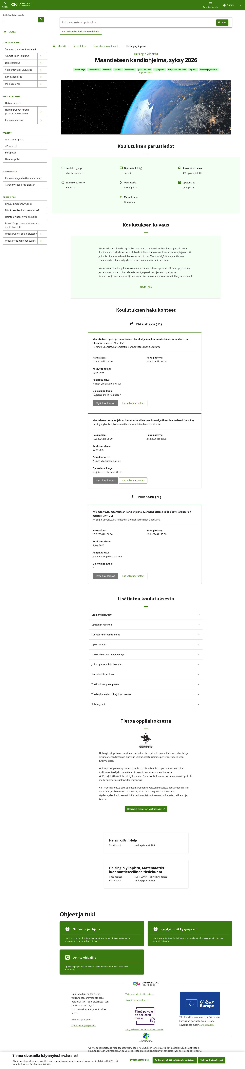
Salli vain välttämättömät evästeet (175, 1060)
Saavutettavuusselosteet (137, 1000)
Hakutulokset (79, 46)
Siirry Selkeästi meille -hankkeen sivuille (144, 1029)
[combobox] (137, 22)
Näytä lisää (146, 286)
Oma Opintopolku (210, 7)
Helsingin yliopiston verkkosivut (144, 809)
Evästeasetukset (139, 1059)
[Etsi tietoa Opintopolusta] (41, 19)
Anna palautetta (207, 1025)
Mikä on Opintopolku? (81, 1019)
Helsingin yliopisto (146, 54)
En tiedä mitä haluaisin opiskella (81, 31)
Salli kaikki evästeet (211, 1060)
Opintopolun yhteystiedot (83, 1025)
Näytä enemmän (146, 72)
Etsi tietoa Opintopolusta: (13, 15)
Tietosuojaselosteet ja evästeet (140, 994)
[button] (232, 5)
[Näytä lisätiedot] (140, 168)
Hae (224, 22)
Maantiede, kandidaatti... (106, 46)
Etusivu (12, 31)
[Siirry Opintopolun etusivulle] (22, 5)
